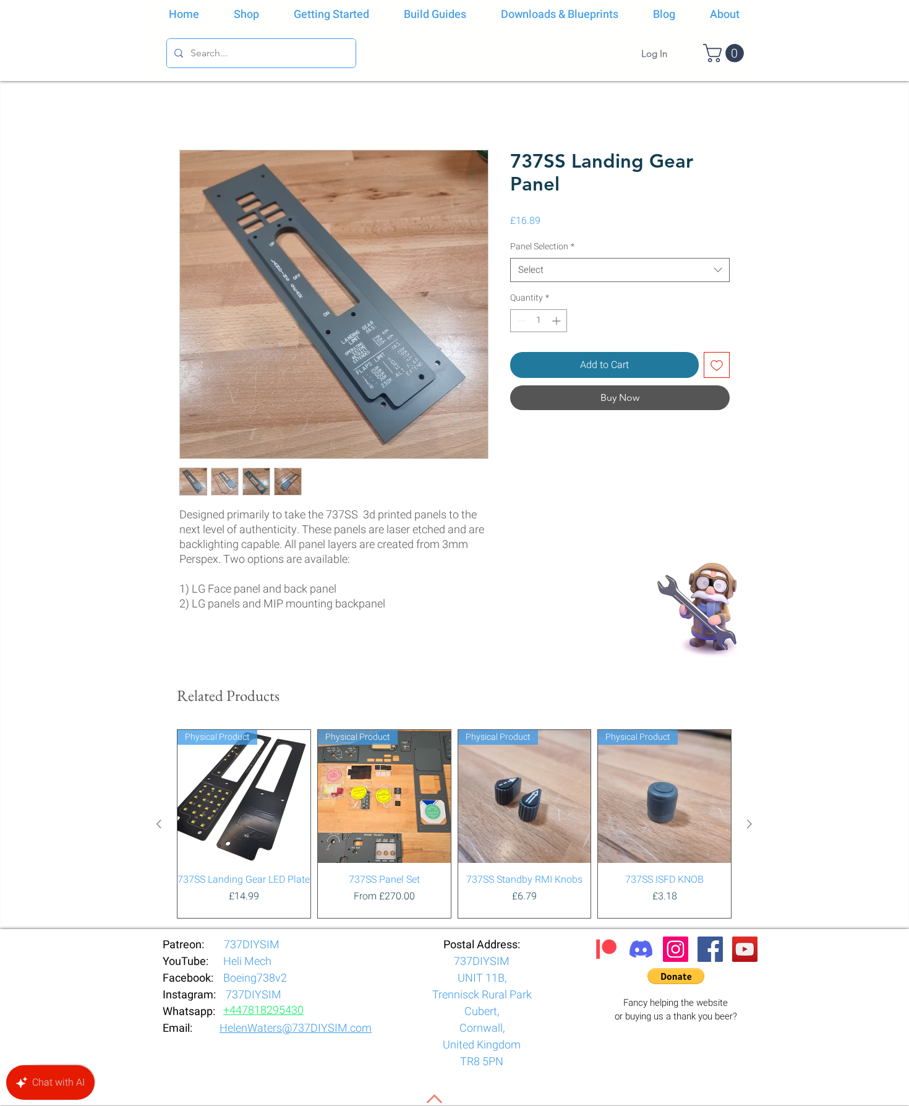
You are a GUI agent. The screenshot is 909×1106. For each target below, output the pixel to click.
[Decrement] (519, 321)
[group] (454, 824)
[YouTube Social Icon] (745, 949)
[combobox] (620, 270)
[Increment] (557, 321)
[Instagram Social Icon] (675, 949)
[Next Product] (749, 824)
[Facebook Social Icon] (710, 949)
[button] (725, 53)
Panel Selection (542, 247)
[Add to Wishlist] (717, 365)
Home (192, 105)
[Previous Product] (159, 824)
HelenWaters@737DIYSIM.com (296, 1028)
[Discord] (641, 949)
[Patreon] (606, 949)
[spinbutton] (538, 321)
